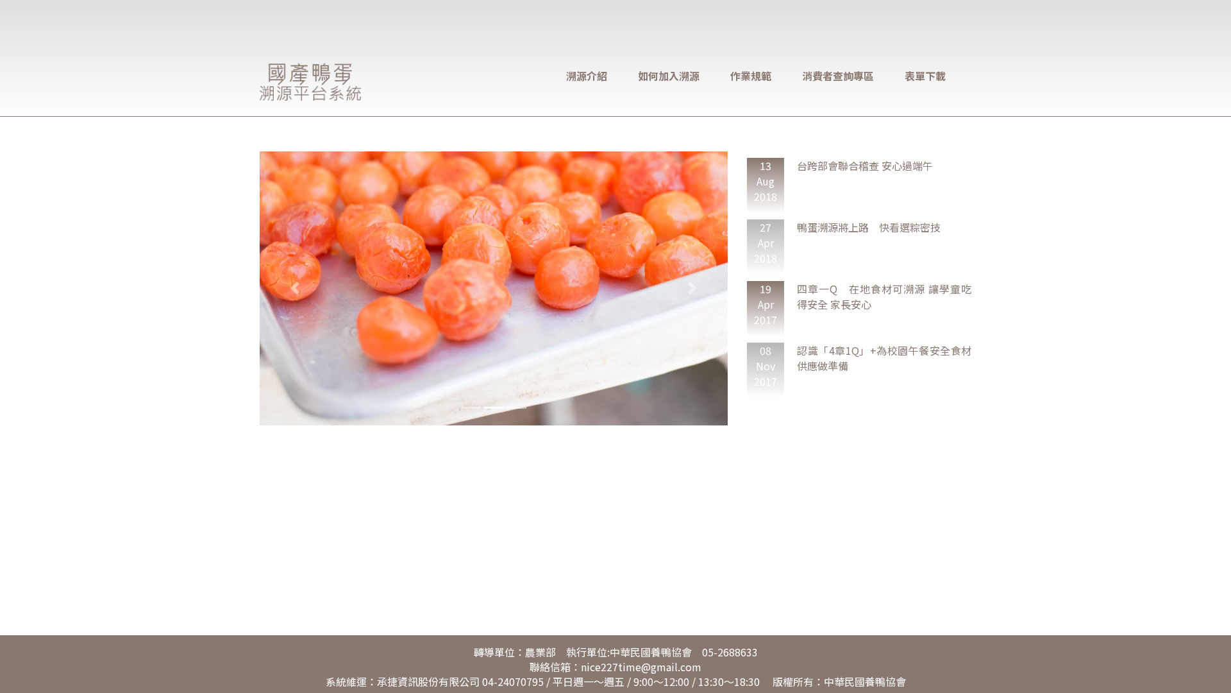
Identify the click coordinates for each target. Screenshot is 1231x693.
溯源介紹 (586, 75)
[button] (295, 288)
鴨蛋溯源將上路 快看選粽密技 (869, 227)
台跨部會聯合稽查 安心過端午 (865, 165)
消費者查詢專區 (838, 75)
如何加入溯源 (668, 75)
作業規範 (750, 75)
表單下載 (925, 75)
